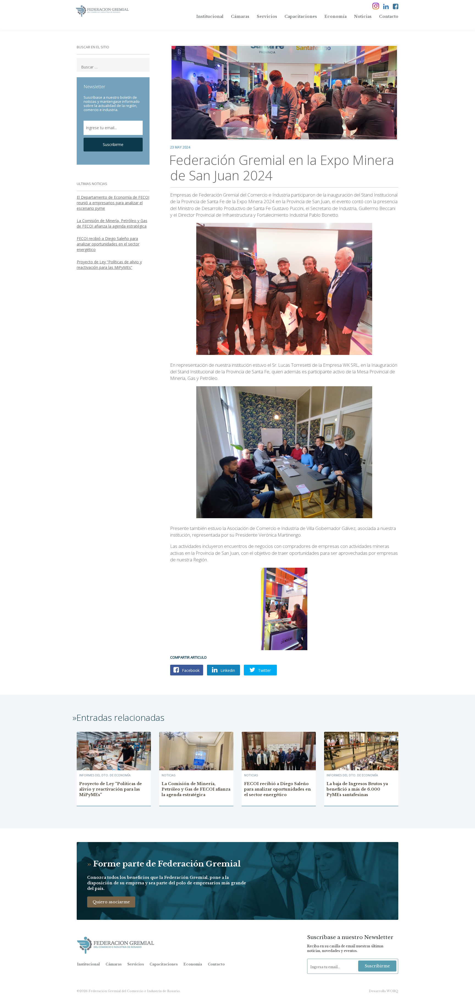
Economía (335, 16)
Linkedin (227, 670)
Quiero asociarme (111, 901)
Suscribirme (113, 144)
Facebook (190, 670)
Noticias (363, 16)
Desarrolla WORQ (383, 991)
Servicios (267, 16)
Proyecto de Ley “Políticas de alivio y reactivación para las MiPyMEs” (109, 264)
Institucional (209, 16)
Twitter (264, 670)
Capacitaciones (301, 16)
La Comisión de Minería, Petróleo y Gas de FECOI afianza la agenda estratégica (112, 223)
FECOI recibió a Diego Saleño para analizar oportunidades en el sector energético (108, 244)
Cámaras (240, 16)
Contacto (388, 16)
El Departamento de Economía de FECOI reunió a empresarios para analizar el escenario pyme (113, 203)
